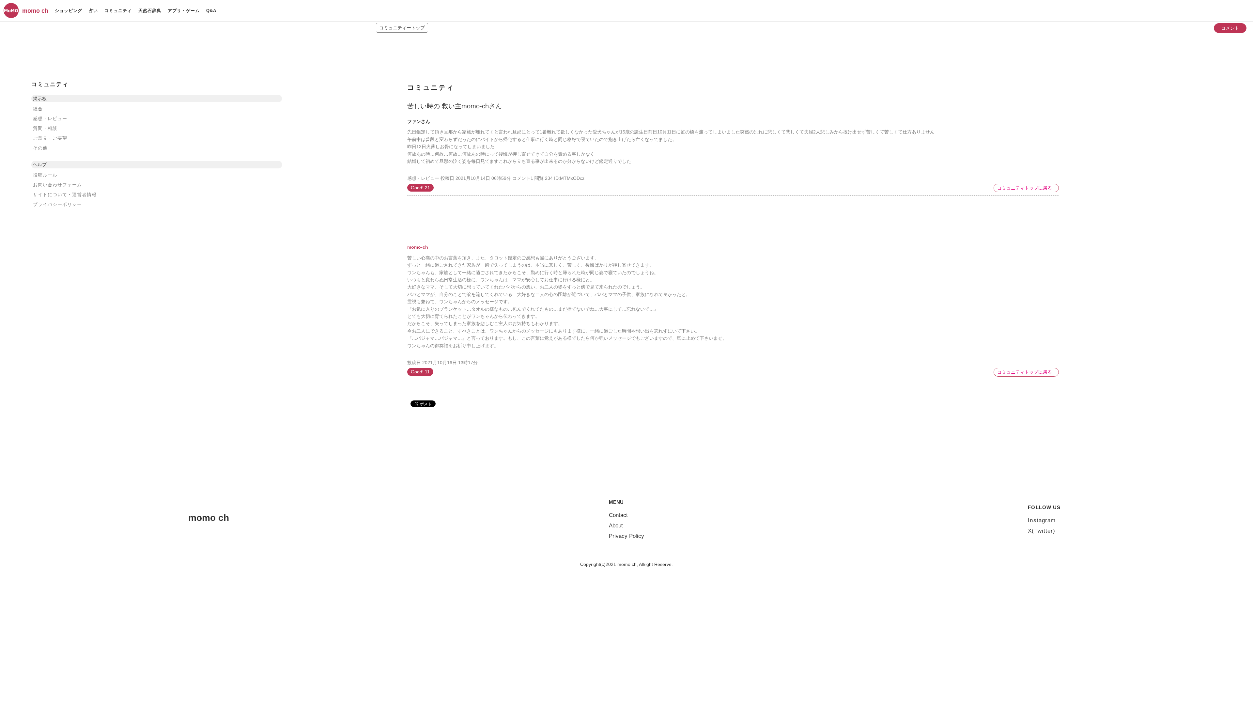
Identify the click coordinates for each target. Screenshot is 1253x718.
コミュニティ (118, 10)
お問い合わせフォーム (57, 184)
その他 (40, 147)
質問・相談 (45, 128)
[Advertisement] (456, 207)
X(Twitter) (1041, 531)
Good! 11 (420, 371)
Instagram (1042, 520)
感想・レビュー (50, 118)
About (616, 526)
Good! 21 (420, 187)
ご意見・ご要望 (50, 138)
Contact (618, 515)
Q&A (211, 10)
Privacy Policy (626, 536)
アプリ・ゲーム (184, 10)
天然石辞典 (149, 10)
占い (93, 10)
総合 (38, 108)
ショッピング (68, 10)
